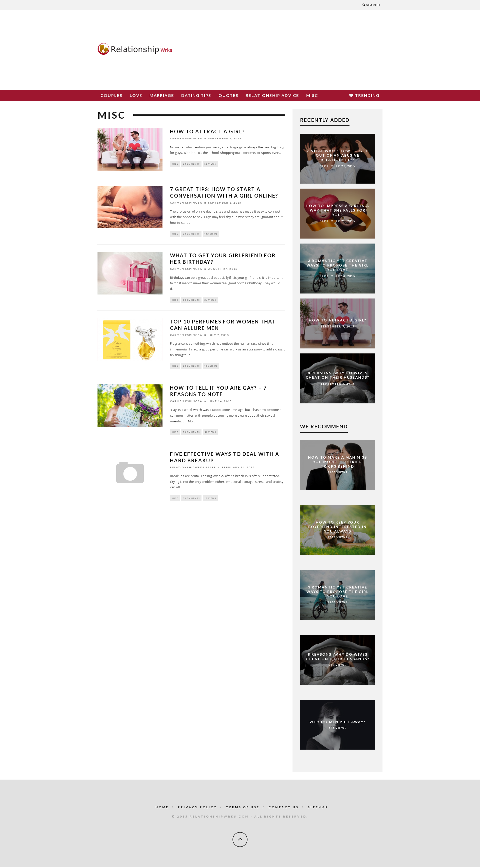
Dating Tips (196, 95)
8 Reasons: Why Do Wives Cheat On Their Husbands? (337, 375)
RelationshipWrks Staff (193, 467)
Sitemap (318, 807)
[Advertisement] (291, 50)
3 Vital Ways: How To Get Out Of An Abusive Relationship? (337, 155)
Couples (111, 95)
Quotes (228, 95)
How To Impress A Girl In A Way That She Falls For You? (337, 210)
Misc (312, 95)
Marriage (162, 95)
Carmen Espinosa (186, 138)
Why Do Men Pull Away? (338, 721)
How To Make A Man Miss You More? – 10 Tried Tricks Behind (337, 461)
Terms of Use (243, 807)
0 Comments (191, 163)
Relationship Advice (272, 95)
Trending (367, 95)
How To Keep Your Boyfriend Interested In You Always (337, 526)
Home (162, 807)
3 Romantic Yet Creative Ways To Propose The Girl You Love (337, 265)
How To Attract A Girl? (207, 131)
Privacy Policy (197, 807)
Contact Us (283, 807)
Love (136, 95)
